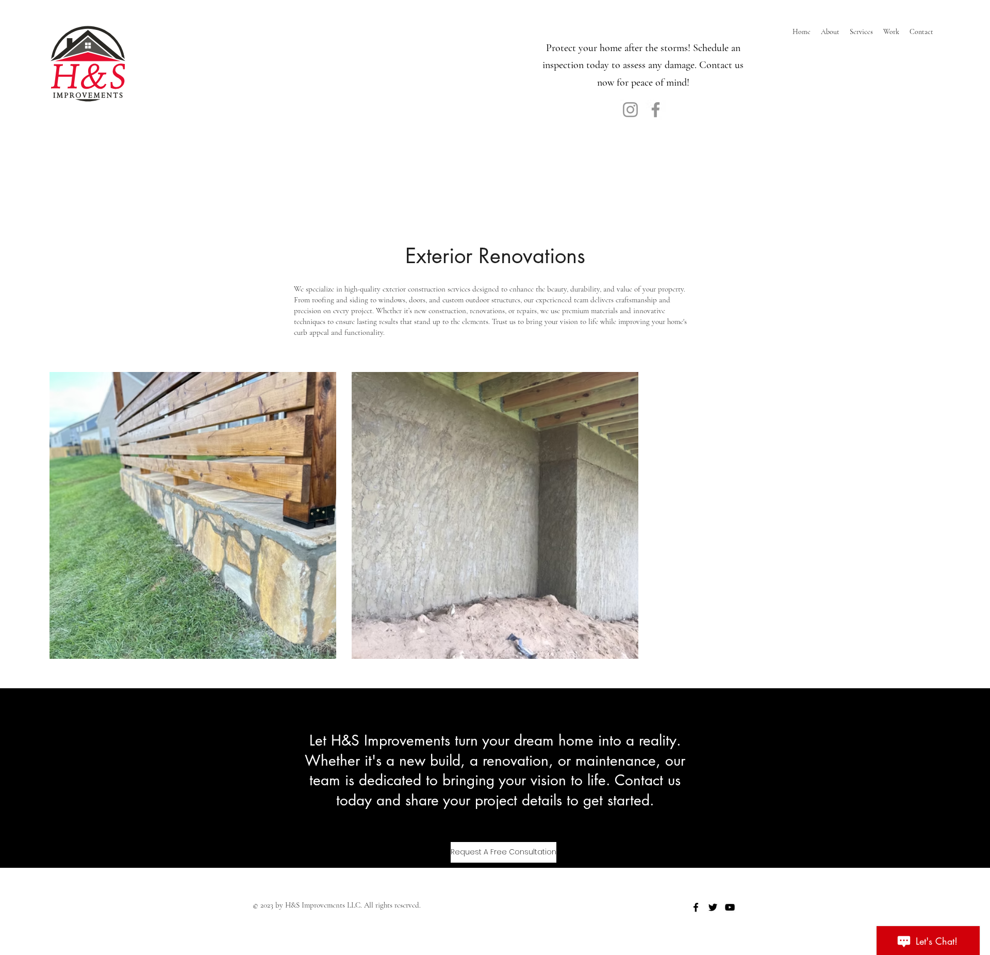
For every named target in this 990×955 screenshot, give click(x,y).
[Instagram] (630, 110)
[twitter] (713, 907)
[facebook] (696, 907)
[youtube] (730, 907)
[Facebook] (656, 110)
